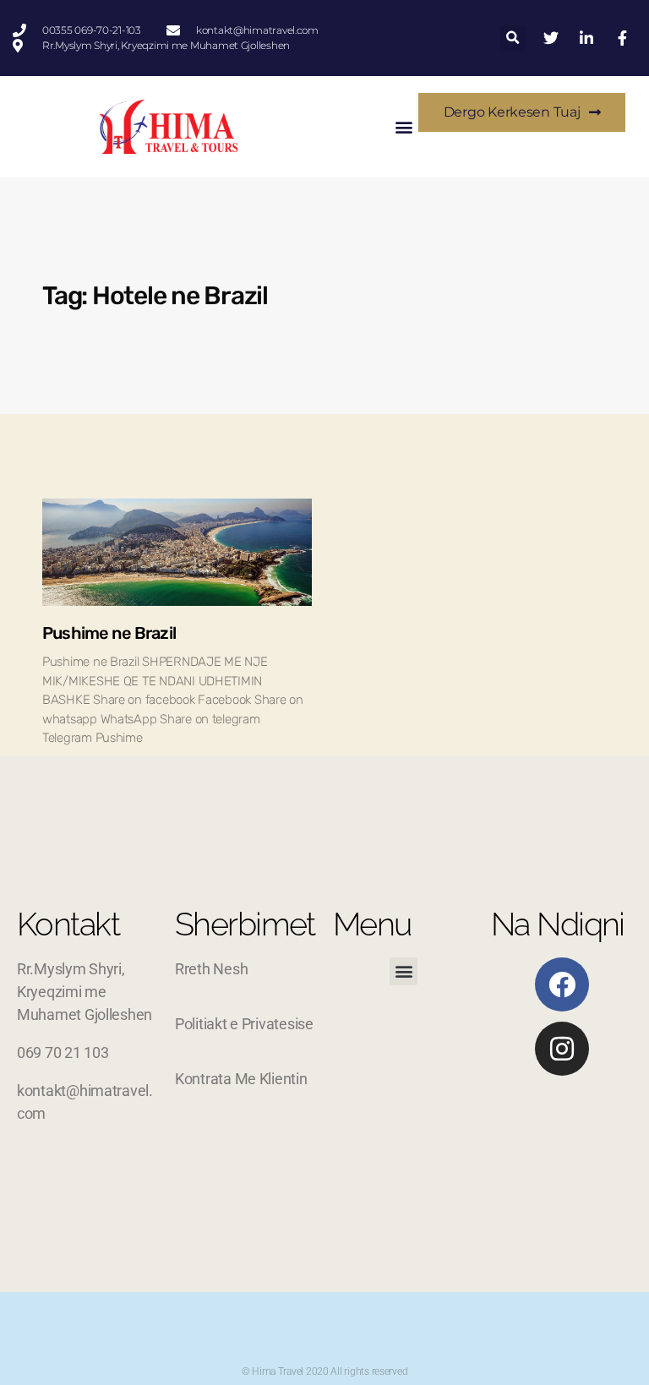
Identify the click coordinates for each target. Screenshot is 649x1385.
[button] (512, 38)
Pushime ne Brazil (109, 633)
